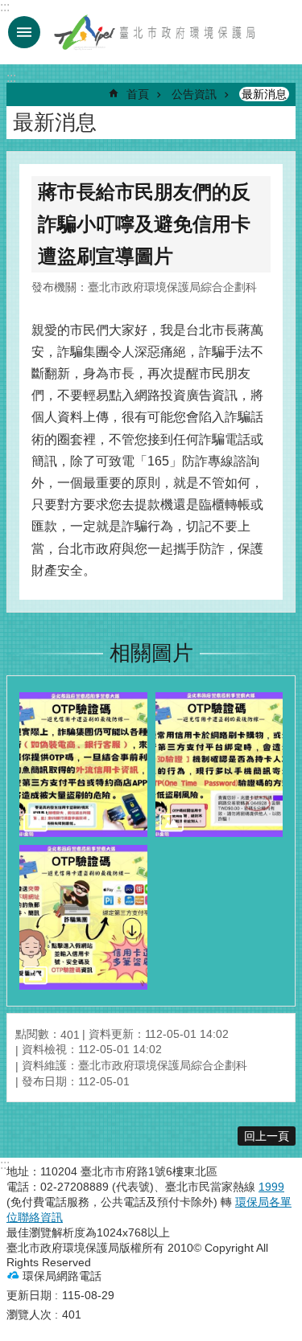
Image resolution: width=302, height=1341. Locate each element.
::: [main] (11, 77)
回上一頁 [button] (266, 1136)
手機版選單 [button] (24, 32)
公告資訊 (194, 94)
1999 (271, 1186)
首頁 (137, 94)
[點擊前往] (83, 764)
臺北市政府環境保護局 (155, 32)
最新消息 (264, 94)
